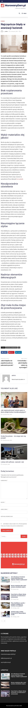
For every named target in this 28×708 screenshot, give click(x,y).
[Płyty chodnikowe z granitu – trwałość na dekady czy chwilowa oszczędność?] (5, 603)
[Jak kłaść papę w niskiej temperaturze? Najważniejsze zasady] (5, 612)
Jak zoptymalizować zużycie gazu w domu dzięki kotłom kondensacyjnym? (13, 411)
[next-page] (4, 621)
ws (19, 347)
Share (5, 352)
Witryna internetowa (7, 516)
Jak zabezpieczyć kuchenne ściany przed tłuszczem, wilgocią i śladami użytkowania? (19, 578)
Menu (24, 13)
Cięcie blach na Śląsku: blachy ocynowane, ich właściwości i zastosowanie (18, 596)
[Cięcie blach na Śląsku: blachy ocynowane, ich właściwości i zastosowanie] (5, 594)
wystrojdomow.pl (6, 662)
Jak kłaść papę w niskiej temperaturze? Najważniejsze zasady (18, 613)
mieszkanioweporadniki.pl (8, 654)
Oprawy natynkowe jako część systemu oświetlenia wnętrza (18, 586)
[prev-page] (2, 621)
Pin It (12, 352)
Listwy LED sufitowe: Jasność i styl (12, 462)
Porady (3, 21)
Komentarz (4, 480)
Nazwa (3, 502)
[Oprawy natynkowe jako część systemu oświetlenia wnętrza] (5, 586)
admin (6, 31)
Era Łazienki (19, 179)
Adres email (4, 509)
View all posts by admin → (18, 379)
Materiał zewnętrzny (11, 347)
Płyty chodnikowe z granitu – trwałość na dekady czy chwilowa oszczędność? (18, 604)
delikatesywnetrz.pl (6, 658)
